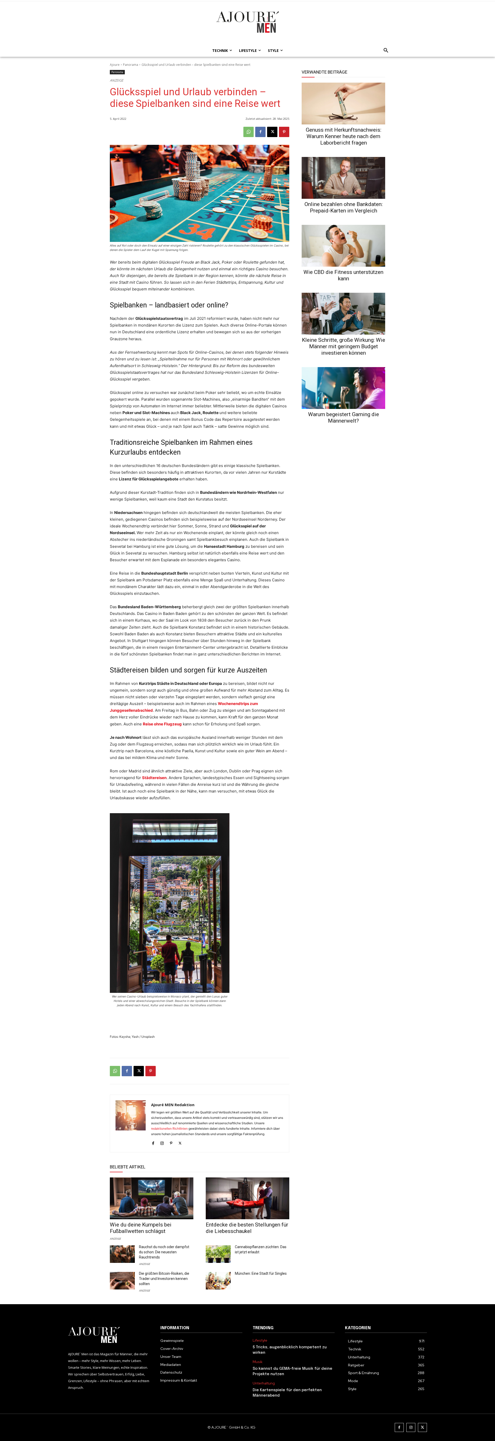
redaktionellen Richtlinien (169, 1128)
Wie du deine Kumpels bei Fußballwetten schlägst (140, 1228)
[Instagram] (162, 1142)
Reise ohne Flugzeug (162, 724)
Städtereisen (154, 777)
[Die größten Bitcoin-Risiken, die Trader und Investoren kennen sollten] (122, 1280)
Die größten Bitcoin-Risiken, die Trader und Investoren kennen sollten (164, 1278)
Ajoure (115, 64)
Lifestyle (260, 1340)
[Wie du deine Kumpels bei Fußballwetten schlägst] (151, 1198)
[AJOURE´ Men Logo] (109, 1335)
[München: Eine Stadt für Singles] (218, 1280)
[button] (384, 50)
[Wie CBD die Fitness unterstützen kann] (343, 246)
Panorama (130, 64)
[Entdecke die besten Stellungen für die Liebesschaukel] (247, 1198)
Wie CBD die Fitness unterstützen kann (343, 275)
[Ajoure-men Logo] (247, 22)
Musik (257, 1362)
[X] (272, 132)
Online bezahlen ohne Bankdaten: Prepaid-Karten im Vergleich (343, 207)
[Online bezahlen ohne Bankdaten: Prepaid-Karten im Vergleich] (343, 178)
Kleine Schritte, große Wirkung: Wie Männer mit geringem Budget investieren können (343, 346)
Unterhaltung (264, 1383)
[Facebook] (260, 132)
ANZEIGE (115, 1238)
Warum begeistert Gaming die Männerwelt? (343, 417)
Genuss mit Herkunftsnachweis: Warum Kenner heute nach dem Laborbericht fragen (343, 136)
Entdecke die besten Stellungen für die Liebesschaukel (247, 1228)
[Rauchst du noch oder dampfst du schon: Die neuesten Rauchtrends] (122, 1254)
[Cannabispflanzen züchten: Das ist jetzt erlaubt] (218, 1254)
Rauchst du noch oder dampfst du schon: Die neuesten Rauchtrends (164, 1252)
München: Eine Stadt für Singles (261, 1273)
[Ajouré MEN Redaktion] (131, 1123)
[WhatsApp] (248, 132)
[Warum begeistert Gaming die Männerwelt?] (343, 388)
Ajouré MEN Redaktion (172, 1104)
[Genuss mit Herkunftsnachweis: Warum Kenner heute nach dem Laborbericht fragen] (343, 103)
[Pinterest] (284, 132)
